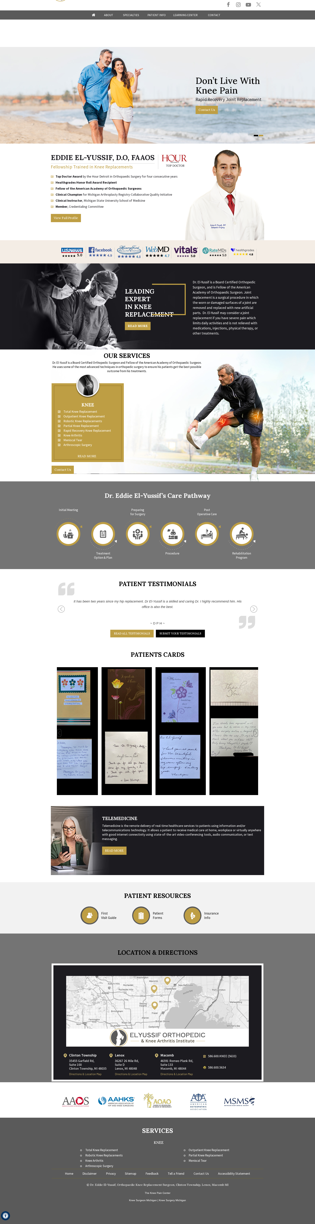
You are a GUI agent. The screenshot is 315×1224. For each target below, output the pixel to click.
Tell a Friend (176, 1173)
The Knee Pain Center (157, 1192)
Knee (87, 405)
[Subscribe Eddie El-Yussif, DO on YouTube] (248, 5)
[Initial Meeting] (68, 531)
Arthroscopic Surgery (77, 445)
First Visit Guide (108, 915)
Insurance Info (211, 915)
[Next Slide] (253, 606)
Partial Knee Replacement (81, 426)
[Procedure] (172, 531)
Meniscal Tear (72, 440)
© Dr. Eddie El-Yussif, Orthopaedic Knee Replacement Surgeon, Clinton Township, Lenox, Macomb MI (158, 1185)
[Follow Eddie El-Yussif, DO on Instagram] (238, 5)
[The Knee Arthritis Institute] (157, 1037)
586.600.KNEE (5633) (222, 1056)
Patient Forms (158, 915)
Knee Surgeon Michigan (143, 1200)
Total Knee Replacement (80, 411)
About (108, 15)
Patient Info (156, 15)
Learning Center (185, 15)
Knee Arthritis (72, 435)
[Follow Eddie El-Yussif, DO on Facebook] (228, 5)
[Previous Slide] (61, 612)
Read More (138, 326)
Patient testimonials (157, 584)
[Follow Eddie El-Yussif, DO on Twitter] (258, 5)
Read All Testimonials (132, 633)
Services (157, 1130)
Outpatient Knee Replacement (84, 416)
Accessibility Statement (234, 1173)
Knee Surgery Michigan (172, 1200)
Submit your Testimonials (180, 633)
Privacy (111, 1173)
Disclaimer (89, 1173)
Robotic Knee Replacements (82, 421)
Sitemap (130, 1173)
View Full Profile (66, 218)
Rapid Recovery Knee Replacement (87, 430)
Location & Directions (158, 952)
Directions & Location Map (85, 1074)
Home (93, 15)
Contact (214, 15)
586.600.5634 (217, 1067)
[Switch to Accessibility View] (5, 1215)
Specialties (131, 15)
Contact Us (207, 110)
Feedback (152, 1173)
